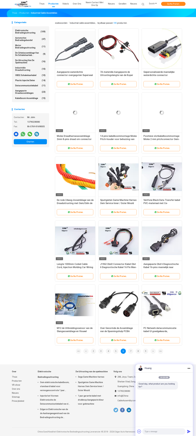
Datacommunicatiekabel (30, 85)
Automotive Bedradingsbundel (30, 39)
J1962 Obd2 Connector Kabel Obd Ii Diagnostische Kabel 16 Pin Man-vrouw (118, 267)
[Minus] (189, 368)
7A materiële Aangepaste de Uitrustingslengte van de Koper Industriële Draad (116, 75)
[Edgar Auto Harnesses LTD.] (23, 4)
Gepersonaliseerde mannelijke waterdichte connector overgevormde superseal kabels (160, 75)
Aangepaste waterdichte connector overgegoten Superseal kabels (75, 75)
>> (160, 351)
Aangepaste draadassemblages (30, 92)
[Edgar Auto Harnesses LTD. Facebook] (122, 410)
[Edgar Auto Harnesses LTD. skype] (36, 134)
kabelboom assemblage (30, 98)
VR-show (16, 385)
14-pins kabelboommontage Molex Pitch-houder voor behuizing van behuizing (118, 139)
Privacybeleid (18, 401)
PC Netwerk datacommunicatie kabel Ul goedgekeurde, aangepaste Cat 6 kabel (159, 331)
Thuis (14, 377)
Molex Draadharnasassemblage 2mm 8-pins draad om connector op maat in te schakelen (74, 139)
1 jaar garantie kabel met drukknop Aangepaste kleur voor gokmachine (91, 400)
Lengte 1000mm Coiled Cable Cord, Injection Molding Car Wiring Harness (75, 267)
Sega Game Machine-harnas (91, 377)
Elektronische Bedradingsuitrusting (30, 31)
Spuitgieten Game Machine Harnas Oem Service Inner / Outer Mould (91, 386)
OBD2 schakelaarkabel (30, 75)
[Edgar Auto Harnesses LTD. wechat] (30, 134)
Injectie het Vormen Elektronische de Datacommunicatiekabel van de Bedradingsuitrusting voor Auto (54, 400)
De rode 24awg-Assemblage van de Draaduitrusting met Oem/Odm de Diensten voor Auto (75, 203)
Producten (17, 381)
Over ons (16, 389)
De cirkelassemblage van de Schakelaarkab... (30, 54)
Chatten (30, 142)
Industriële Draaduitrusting (30, 69)
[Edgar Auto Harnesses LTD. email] (16, 134)
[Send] (189, 431)
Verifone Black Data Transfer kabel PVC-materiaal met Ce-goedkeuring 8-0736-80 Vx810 (161, 203)
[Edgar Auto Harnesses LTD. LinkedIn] (129, 410)
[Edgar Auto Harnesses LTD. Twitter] (115, 410)
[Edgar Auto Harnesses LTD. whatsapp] (23, 134)
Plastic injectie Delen (30, 80)
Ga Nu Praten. (173, 4)
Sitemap (16, 397)
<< (78, 351)
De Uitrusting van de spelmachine (30, 61)
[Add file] (139, 431)
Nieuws (133, 4)
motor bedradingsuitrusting (30, 46)
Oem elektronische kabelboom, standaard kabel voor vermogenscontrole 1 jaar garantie (54, 386)
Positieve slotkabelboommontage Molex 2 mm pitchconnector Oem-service (161, 139)
